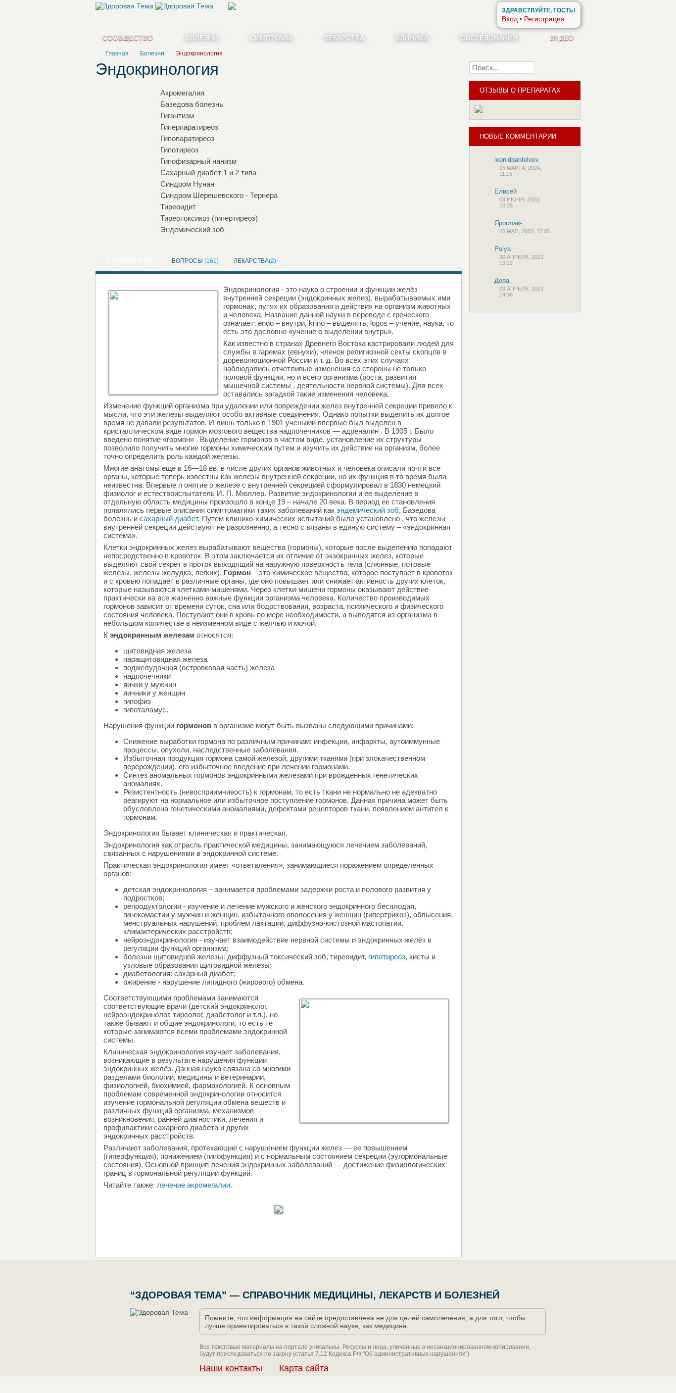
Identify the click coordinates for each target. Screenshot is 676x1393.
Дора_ (503, 280)
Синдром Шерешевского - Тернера (219, 195)
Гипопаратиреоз (187, 138)
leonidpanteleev (516, 159)
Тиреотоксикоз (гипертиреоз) (209, 218)
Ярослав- (508, 223)
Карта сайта (304, 1368)
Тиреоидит (178, 206)
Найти (560, 67)
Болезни (201, 38)
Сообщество (127, 38)
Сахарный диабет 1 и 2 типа (208, 172)
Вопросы (195, 260)
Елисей (505, 191)
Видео (562, 38)
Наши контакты (230, 1368)
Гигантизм (177, 115)
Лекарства (344, 38)
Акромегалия (182, 93)
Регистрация (544, 19)
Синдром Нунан (187, 184)
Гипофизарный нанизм (198, 161)
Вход (510, 19)
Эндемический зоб (192, 229)
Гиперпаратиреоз (189, 127)
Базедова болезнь (191, 104)
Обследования (489, 38)
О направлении (131, 260)
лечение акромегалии (193, 1185)
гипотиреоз (386, 956)
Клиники (412, 38)
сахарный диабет (169, 518)
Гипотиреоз (179, 150)
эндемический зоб (368, 510)
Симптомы (271, 38)
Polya (502, 248)
